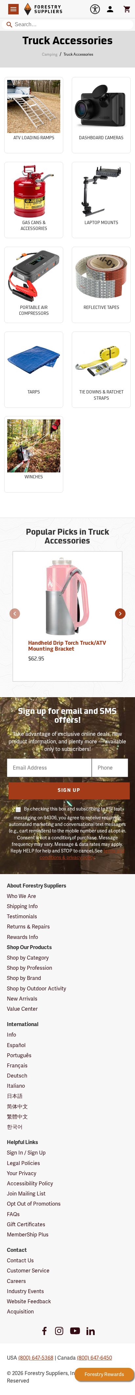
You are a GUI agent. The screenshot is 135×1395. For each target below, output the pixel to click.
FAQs (13, 1214)
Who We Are (21, 896)
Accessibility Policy (30, 1183)
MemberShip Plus (27, 1234)
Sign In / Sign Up (26, 1152)
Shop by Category (28, 957)
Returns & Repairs (28, 926)
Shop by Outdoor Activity (36, 988)
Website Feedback (29, 1301)
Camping (49, 54)
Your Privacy (21, 1173)
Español (16, 1045)
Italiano (16, 1085)
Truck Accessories (67, 41)
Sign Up (69, 790)
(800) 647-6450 (94, 1357)
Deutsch (17, 1075)
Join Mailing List (26, 1193)
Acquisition (20, 1311)
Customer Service (28, 1270)
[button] (15, 613)
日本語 (15, 1096)
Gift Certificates (26, 1224)
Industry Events (25, 1291)
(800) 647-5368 (35, 1357)
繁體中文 (17, 1116)
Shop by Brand (24, 978)
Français (17, 1065)
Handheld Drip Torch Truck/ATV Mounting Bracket (67, 646)
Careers (16, 1281)
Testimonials (22, 916)
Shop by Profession (29, 968)
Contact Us (20, 1260)
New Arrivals (22, 998)
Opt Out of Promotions (34, 1203)
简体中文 (17, 1106)
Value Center (22, 1008)
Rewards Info (22, 937)
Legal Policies (23, 1163)
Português (19, 1055)
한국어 (15, 1126)
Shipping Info (22, 906)
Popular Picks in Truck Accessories (67, 537)
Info (11, 1034)
